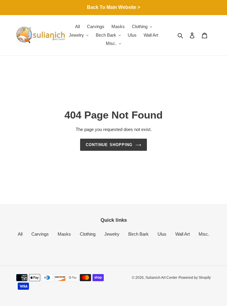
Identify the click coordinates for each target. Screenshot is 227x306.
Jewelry (111, 234)
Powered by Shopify (195, 278)
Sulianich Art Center (161, 278)
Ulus (162, 234)
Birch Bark (138, 234)
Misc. (204, 234)
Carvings (40, 234)
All (20, 234)
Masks (64, 234)
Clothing (87, 234)
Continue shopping (109, 145)
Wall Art (182, 234)
